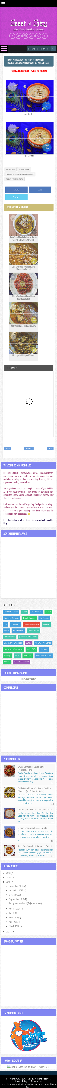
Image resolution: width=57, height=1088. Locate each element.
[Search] (53, 48)
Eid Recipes (44, 618)
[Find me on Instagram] (25, 35)
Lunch (28, 643)
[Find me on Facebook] (12, 35)
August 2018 (15, 908)
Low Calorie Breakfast (13, 643)
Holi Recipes (18, 630)
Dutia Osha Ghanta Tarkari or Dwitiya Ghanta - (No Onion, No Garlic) (23, 238)
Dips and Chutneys (11, 618)
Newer (8, 448)
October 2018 (15, 894)
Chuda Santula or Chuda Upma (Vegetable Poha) (23, 297)
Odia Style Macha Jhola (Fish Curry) (24, 325)
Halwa (6, 630)
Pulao (17, 655)
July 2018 (13, 913)
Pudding (7, 655)
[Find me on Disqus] (44, 35)
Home (29, 448)
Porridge (44, 649)
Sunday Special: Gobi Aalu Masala (32, 827)
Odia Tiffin (31, 649)
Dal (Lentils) (36, 612)
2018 (8, 881)
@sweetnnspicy (28, 678)
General (46, 624)
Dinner (48, 612)
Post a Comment (24, 169)
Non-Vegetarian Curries (13, 649)
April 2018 (14, 921)
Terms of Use (36, 1081)
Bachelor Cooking (11, 612)
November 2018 (16, 890)
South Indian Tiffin (43, 655)
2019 (8, 877)
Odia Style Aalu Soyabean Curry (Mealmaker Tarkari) (23, 268)
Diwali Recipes (29, 618)
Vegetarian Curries (21, 661)
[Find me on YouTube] (31, 35)
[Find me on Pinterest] (38, 35)
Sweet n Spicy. (28, 1078)
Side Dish (27, 655)
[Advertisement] (28, 567)
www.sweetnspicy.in (19, 1084)
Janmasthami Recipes (27, 174)
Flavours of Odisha (12, 174)
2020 (8, 873)
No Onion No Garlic (43, 643)
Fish (5, 624)
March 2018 (14, 926)
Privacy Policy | (22, 1081)
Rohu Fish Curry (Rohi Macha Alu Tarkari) (35, 846)
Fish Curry (15, 624)
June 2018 (13, 917)
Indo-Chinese (9, 637)
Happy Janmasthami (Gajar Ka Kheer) (29, 71)
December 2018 (16, 885)
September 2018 (16, 899)
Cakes (24, 612)
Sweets (7, 661)
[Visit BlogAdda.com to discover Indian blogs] (28, 1066)
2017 (8, 931)
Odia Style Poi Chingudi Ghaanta (23, 355)
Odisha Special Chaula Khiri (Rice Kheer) (35, 809)
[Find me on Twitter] (18, 35)
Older (50, 448)
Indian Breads (33, 630)
